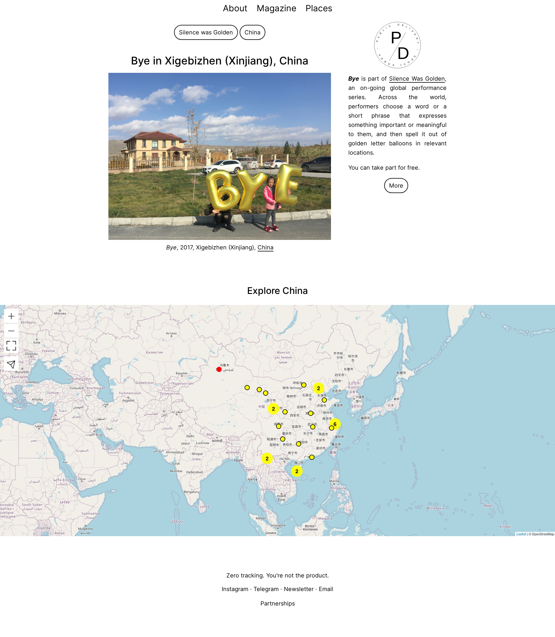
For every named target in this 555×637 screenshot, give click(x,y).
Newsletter (299, 589)
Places (319, 8)
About (235, 8)
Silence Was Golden (417, 78)
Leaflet (521, 534)
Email (326, 589)
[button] (304, 385)
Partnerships (277, 603)
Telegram (266, 589)
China (252, 32)
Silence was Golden (206, 32)
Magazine (276, 8)
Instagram (235, 589)
